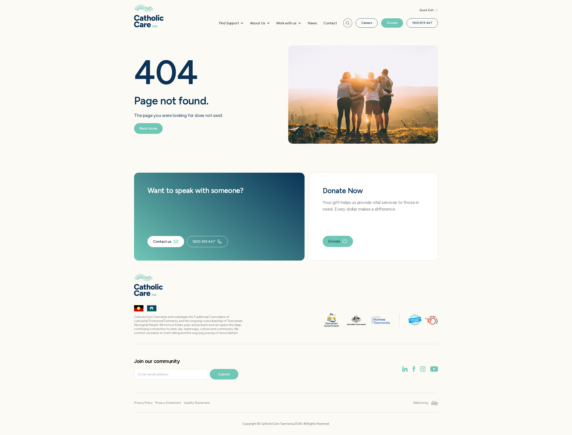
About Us (257, 23)
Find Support (229, 23)
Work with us (286, 23)
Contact (330, 23)
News (312, 23)
